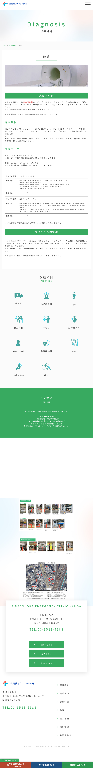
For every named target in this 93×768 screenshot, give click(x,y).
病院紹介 (64, 685)
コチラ (34, 109)
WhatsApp (46, 663)
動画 (62, 710)
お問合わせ (65, 735)
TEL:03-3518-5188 (46, 629)
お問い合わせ (46, 645)
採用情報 (64, 726)
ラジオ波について (47, 765)
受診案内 (64, 693)
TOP (4, 46)
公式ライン (46, 654)
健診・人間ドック (78, 765)
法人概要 (64, 718)
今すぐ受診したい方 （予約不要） (16, 765)
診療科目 (12, 46)
